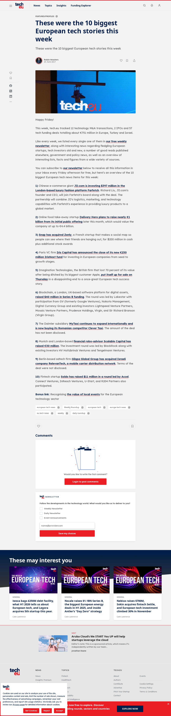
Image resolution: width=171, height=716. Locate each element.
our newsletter (72, 168)
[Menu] (10, 6)
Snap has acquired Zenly (55, 234)
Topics (48, 5)
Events (143, 676)
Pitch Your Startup (122, 691)
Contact (117, 695)
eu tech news (43, 413)
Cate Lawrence (19, 616)
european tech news (46, 407)
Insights (61, 5)
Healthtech (66, 680)
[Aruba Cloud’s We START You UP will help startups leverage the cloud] (53, 643)
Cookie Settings (146, 684)
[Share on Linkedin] (10, 96)
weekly (61, 413)
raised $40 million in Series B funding (59, 297)
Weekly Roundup (71, 407)
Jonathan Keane (79, 650)
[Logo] (20, 5)
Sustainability (67, 695)
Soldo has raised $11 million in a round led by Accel (95, 376)
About (116, 676)
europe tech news (118, 407)
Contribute (118, 684)
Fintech (64, 676)
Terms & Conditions (148, 691)
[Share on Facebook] (10, 85)
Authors (117, 680)
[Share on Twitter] (10, 91)
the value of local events (83, 394)
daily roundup (79, 413)
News (37, 5)
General (16, 597)
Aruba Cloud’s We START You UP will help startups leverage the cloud (98, 638)
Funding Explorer (81, 5)
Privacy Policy (146, 688)
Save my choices (67, 533)
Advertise (118, 688)
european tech (94, 407)
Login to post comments (85, 481)
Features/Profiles (44, 16)
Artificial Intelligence (70, 699)
